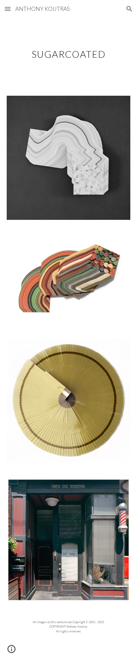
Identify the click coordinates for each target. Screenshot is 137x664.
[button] (7, 9)
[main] (69, 53)
